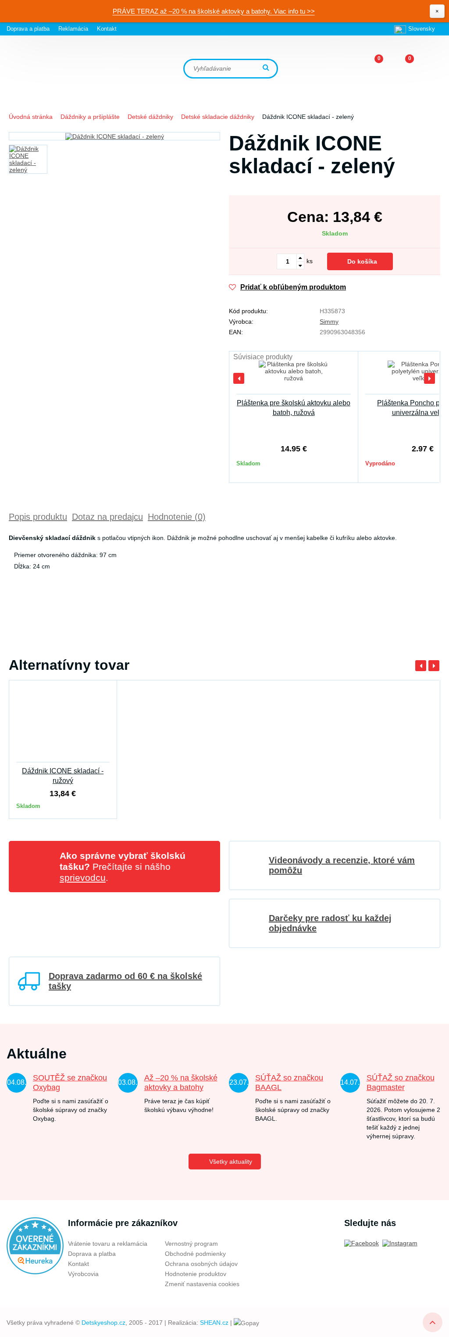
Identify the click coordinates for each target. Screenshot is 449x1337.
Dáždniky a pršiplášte (90, 116)
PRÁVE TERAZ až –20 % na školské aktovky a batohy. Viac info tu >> (214, 11)
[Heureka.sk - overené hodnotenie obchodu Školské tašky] (35, 1245)
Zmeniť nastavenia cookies (202, 1283)
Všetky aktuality (230, 1161)
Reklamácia (73, 28)
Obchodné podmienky (195, 1253)
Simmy (329, 321)
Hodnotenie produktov (195, 1273)
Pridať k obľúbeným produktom (293, 287)
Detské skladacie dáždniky (217, 116)
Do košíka (362, 261)
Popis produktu (38, 517)
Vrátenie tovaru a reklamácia (107, 1243)
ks (309, 261)
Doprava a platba (28, 28)
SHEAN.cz (214, 1322)
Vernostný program (191, 1243)
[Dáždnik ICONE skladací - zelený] (114, 136)
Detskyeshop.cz (103, 1322)
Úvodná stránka (31, 116)
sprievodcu (83, 877)
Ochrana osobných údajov (201, 1263)
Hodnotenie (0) (177, 517)
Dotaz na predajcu (107, 517)
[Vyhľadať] (267, 68)
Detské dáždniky (150, 116)
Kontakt (107, 28)
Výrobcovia (83, 1273)
